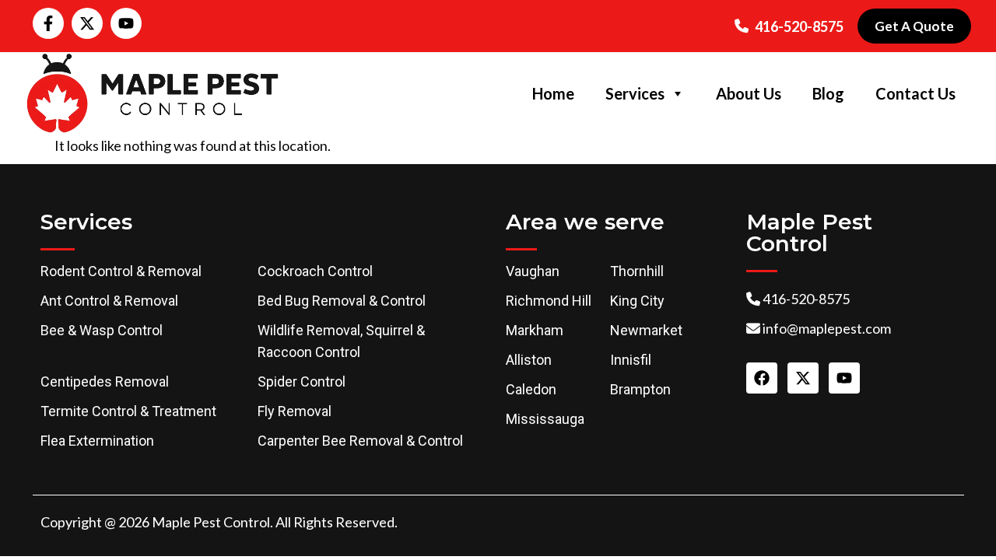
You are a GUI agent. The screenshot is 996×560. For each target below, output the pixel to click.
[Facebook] (761, 378)
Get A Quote (914, 26)
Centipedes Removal (104, 381)
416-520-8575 (799, 26)
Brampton (640, 389)
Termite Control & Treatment (128, 411)
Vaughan (532, 271)
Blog (828, 93)
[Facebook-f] (48, 23)
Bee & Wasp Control (101, 330)
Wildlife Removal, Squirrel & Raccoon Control (341, 341)
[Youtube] (126, 23)
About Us (748, 93)
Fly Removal (294, 411)
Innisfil (630, 360)
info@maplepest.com (827, 328)
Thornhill (637, 271)
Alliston (529, 360)
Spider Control (301, 381)
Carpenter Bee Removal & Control (360, 440)
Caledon (531, 389)
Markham (534, 330)
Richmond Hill (548, 300)
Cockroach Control (315, 271)
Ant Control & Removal (109, 300)
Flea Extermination (97, 440)
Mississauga (545, 419)
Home (553, 93)
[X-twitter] (87, 23)
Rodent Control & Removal (121, 271)
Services (635, 93)
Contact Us (915, 93)
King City (637, 300)
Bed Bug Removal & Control (342, 300)
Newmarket (646, 330)
